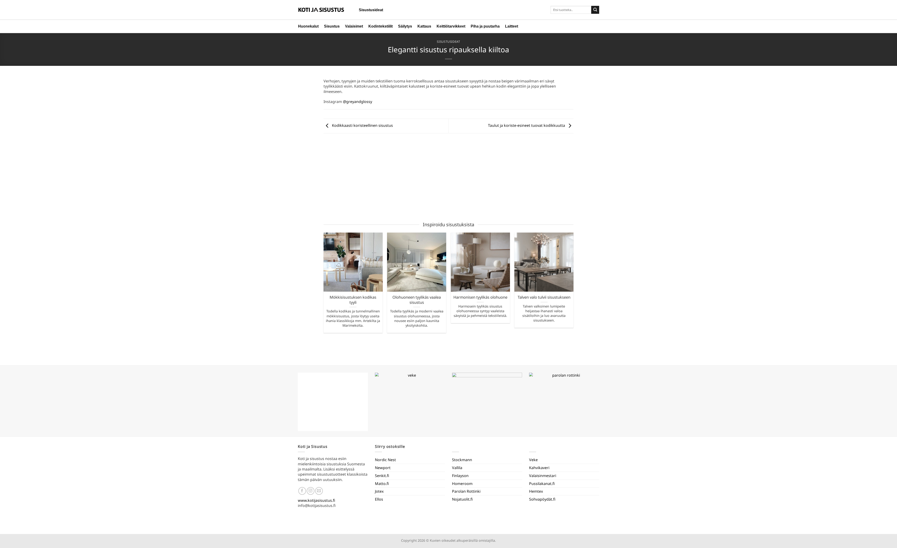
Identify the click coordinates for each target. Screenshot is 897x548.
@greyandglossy (357, 101)
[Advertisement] (448, 178)
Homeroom (462, 483)
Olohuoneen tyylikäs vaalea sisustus (416, 300)
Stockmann (462, 459)
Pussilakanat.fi (542, 483)
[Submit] (595, 10)
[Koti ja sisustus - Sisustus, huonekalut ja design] (321, 10)
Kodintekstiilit (380, 26)
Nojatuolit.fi (462, 499)
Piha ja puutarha (485, 26)
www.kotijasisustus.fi (316, 500)
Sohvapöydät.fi (542, 499)
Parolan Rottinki (466, 491)
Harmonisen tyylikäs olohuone (480, 297)
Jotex (379, 491)
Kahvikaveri (539, 467)
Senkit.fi (382, 475)
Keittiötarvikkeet (451, 26)
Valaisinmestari (542, 475)
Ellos (379, 499)
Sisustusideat (371, 10)
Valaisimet (354, 26)
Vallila (457, 467)
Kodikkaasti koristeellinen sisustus (362, 125)
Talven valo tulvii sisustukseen (544, 297)
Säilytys (405, 26)
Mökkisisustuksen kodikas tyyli (353, 300)
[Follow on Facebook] (302, 491)
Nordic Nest (385, 459)
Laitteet (511, 26)
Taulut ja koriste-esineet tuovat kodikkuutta (527, 125)
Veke (533, 459)
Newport (383, 467)
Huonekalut (308, 26)
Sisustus (332, 26)
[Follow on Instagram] (310, 491)
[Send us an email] (319, 491)
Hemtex (536, 491)
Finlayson (460, 475)
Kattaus (424, 26)
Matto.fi (382, 483)
